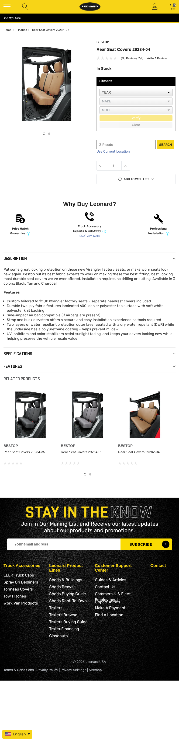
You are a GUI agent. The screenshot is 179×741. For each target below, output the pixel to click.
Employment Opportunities (107, 600)
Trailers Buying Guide (68, 622)
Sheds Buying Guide (67, 594)
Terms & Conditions (18, 670)
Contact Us (105, 587)
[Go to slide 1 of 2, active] (85, 474)
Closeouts (58, 636)
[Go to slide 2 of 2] (90, 474)
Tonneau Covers (18, 589)
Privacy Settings (73, 670)
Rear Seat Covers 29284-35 (24, 452)
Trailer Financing (64, 629)
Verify (136, 118)
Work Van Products (20, 603)
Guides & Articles (110, 580)
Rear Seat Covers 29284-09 (81, 452)
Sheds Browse (62, 587)
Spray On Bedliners (20, 582)
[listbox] (136, 92)
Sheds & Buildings (65, 580)
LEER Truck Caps (18, 575)
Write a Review (157, 58)
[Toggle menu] (6, 6)
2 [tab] (49, 134)
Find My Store (12, 18)
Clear (136, 125)
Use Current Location (113, 152)
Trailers (55, 608)
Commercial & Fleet (113, 594)
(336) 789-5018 (89, 236)
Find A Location (109, 615)
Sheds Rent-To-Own (68, 601)
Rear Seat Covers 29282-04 (139, 452)
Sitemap (95, 670)
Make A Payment (110, 608)
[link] (30, 414)
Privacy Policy (47, 670)
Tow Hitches (14, 596)
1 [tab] (44, 134)
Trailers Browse (63, 615)
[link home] (89, 6)
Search (165, 145)
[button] (136, 179)
